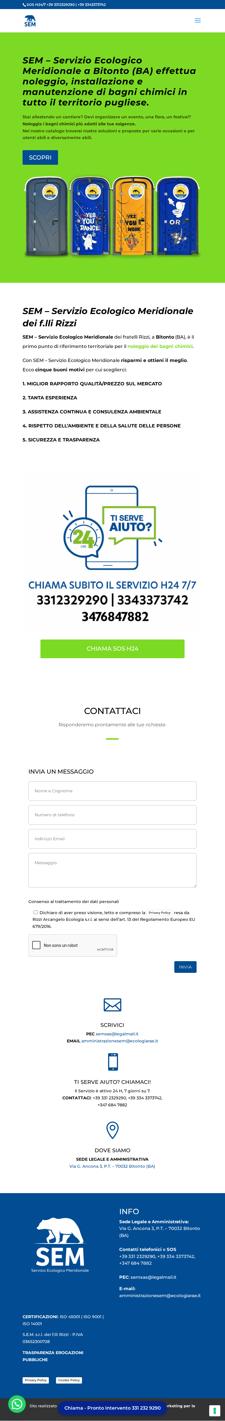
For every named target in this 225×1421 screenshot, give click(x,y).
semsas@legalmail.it (117, 1034)
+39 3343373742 (92, 4)
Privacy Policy (160, 913)
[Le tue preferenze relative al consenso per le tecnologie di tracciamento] (214, 1410)
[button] (17, 1404)
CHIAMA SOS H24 (112, 648)
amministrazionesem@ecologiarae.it (119, 1041)
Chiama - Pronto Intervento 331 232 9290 (112, 1408)
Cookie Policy (69, 1380)
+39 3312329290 (61, 4)
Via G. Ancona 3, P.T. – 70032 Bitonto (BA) (112, 1166)
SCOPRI (40, 157)
